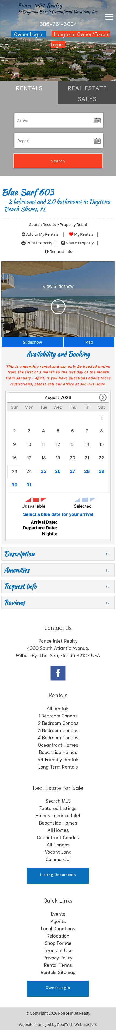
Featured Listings (58, 808)
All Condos (58, 844)
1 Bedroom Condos (58, 715)
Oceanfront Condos (58, 837)
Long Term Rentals (58, 766)
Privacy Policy (58, 957)
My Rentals (84, 234)
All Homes (58, 829)
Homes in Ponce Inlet (58, 815)
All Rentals (58, 708)
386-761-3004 (58, 23)
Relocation (58, 935)
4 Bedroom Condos (58, 737)
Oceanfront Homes (58, 744)
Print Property (39, 242)
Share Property (80, 242)
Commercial (58, 859)
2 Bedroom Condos (58, 722)
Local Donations (58, 928)
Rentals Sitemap (58, 972)
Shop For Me (58, 942)
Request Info (61, 251)
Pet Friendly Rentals (58, 759)
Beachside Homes (58, 752)
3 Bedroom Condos (58, 730)
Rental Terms (58, 964)
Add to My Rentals (42, 234)
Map (89, 342)
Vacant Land (58, 851)
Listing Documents (58, 874)
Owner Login (28, 34)
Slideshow (32, 342)
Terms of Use (58, 950)
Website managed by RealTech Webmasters (58, 1024)
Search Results (42, 224)
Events (58, 913)
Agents (58, 921)
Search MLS (58, 800)
